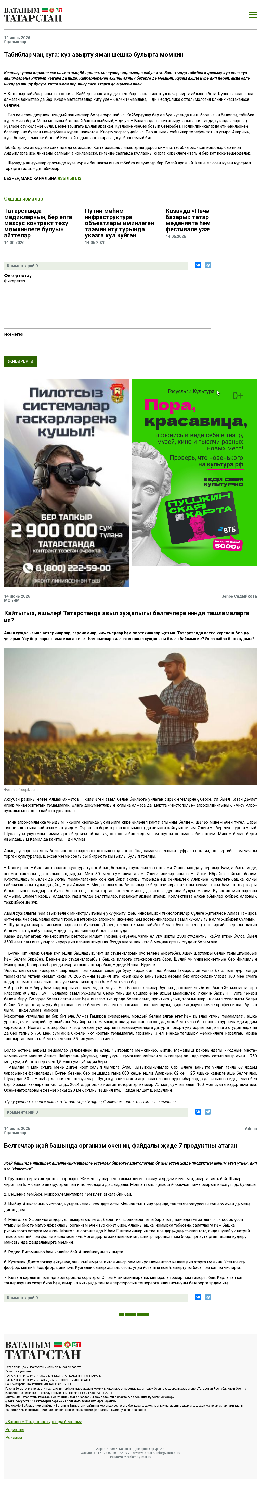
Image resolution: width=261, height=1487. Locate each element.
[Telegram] (208, 265)
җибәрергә (20, 361)
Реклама (13, 1438)
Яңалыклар (15, 42)
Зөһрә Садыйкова (239, 596)
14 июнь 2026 (17, 38)
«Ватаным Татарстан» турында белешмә (43, 1422)
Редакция (14, 1430)
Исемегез (13, 334)
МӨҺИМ (12, 600)
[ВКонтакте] (198, 265)
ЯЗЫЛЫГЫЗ (69, 178)
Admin (251, 1128)
